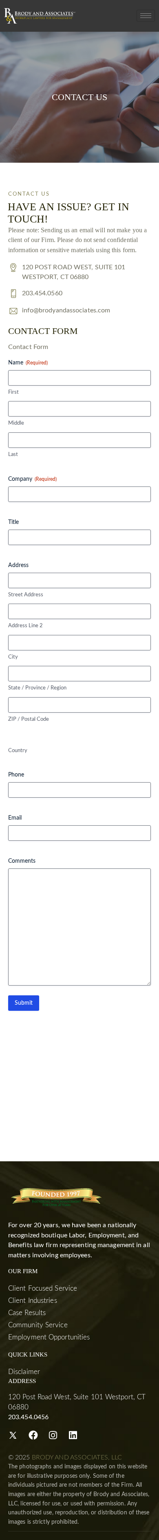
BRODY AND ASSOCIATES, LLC (77, 1457)
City (13, 657)
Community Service (38, 1325)
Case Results (27, 1312)
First (13, 392)
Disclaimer (24, 1371)
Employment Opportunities (49, 1337)
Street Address (25, 595)
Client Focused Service (42, 1288)
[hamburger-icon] (146, 16)
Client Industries (32, 1300)
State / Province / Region (37, 688)
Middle (16, 423)
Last (13, 454)
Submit (24, 1003)
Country (17, 750)
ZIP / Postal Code (28, 719)
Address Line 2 (25, 625)
